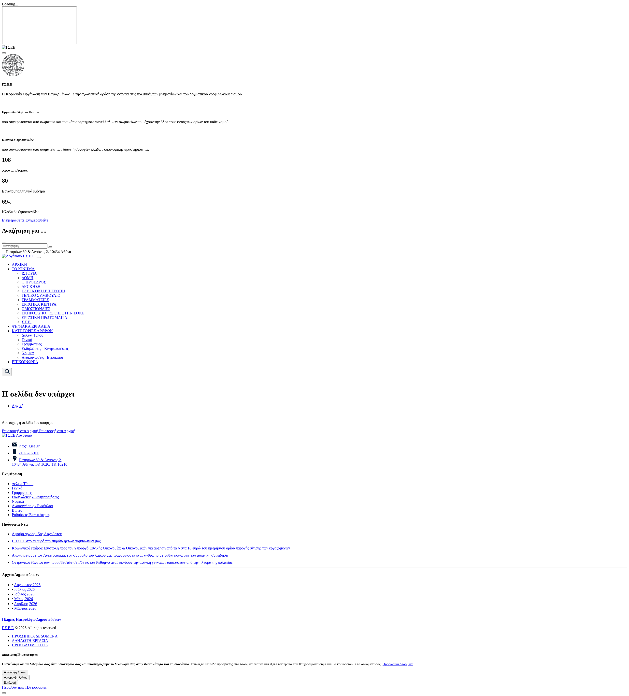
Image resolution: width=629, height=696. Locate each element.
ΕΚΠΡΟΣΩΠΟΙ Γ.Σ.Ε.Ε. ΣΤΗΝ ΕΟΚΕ (53, 313)
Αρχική (17, 406)
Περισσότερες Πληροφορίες (24, 687)
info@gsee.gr (29, 446)
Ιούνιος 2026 (24, 594)
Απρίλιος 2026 (25, 604)
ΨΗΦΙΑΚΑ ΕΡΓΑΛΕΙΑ (31, 326)
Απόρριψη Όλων (16, 677)
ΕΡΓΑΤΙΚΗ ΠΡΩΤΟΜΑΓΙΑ (44, 317)
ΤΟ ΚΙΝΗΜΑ (23, 269)
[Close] (4, 53)
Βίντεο (17, 510)
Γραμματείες (32, 344)
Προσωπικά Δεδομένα (398, 664)
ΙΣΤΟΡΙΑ (29, 273)
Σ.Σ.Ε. (26, 322)
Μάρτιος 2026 (25, 608)
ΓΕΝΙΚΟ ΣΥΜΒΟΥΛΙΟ (41, 295)
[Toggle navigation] (39, 257)
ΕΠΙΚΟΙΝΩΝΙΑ (25, 362)
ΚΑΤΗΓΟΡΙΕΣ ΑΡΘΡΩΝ (32, 331)
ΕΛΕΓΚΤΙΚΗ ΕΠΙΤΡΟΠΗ (43, 291)
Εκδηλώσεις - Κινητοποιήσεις (45, 348)
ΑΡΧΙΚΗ (19, 264)
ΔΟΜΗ (27, 278)
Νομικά (28, 353)
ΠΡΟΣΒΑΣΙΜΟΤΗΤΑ (30, 645)
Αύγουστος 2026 (27, 585)
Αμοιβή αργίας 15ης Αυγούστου (37, 534)
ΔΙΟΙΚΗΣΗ (31, 286)
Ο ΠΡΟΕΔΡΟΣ (34, 282)
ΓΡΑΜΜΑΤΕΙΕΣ (35, 300)
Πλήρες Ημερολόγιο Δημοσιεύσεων (31, 619)
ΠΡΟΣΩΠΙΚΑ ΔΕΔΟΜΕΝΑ (35, 636)
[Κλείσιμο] (4, 242)
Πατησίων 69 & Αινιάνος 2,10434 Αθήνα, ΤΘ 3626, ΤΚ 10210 (39, 462)
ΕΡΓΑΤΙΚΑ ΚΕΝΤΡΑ (39, 304)
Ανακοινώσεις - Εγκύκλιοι (42, 357)
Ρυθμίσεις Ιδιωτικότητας (31, 515)
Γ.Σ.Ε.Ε (8, 628)
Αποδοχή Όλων (15, 672)
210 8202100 (29, 453)
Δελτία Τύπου (32, 335)
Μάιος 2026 (23, 599)
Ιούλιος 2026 (24, 589)
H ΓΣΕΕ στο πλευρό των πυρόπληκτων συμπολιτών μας (56, 541)
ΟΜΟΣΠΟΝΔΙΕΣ (36, 309)
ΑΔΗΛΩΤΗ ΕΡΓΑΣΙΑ (30, 640)
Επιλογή (10, 682)
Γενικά (27, 340)
